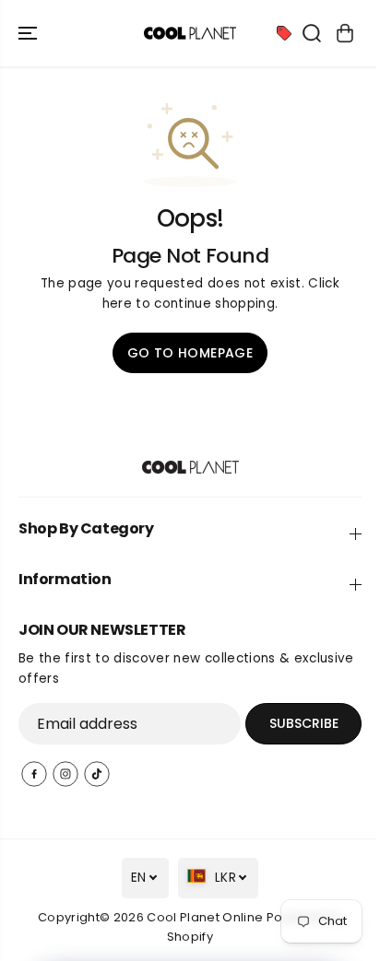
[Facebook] (34, 774)
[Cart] (345, 33)
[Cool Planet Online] (190, 33)
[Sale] (284, 33)
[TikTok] (97, 774)
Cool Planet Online (205, 917)
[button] (29, 33)
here (117, 303)
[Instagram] (65, 774)
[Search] (311, 33)
